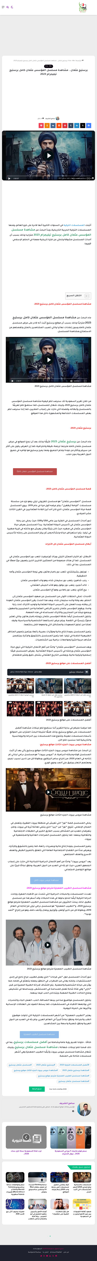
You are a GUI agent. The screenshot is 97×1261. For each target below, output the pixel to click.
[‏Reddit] (59, 125)
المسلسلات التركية (74, 225)
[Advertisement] (48, 35)
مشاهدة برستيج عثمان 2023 (75, 1071)
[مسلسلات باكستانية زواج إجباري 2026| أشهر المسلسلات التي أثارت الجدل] (82, 1177)
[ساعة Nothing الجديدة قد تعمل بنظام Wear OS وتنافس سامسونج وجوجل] (37, 1177)
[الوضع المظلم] (12, 8)
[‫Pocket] (41, 125)
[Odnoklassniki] (47, 125)
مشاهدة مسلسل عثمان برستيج (73, 1082)
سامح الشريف (50, 118)
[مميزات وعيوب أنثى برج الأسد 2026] (15, 1204)
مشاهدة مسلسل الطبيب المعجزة (39, 1035)
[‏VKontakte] (53, 125)
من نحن (66, 1252)
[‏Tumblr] (70, 125)
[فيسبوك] (88, 125)
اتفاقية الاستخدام (56, 1252)
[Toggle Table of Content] (86, 296)
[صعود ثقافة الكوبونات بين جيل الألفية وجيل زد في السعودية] (82, 1204)
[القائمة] (3, 8)
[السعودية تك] (83, 7)
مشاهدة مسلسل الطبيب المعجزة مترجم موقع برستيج (63, 1076)
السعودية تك (37, 1249)
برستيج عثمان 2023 (45, 1065)
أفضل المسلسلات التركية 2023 (74, 1065)
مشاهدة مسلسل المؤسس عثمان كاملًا (35, 472)
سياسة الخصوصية (34, 1252)
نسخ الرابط (37, 1089)
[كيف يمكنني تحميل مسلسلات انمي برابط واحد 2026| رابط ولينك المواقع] (59, 1177)
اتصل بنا (45, 1252)
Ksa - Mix (72, 61)
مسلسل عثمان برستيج (19, 1065)
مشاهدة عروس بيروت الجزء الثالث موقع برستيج (35, 1071)
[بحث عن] (7, 8)
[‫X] (82, 125)
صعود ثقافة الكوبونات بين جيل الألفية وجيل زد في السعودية (82, 1214)
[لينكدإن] (76, 125)
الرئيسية (79, 61)
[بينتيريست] (64, 125)
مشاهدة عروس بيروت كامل (46, 880)
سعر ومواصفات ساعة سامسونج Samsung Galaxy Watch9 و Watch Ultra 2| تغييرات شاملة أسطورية (15, 1189)
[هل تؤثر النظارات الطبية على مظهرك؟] (59, 1204)
